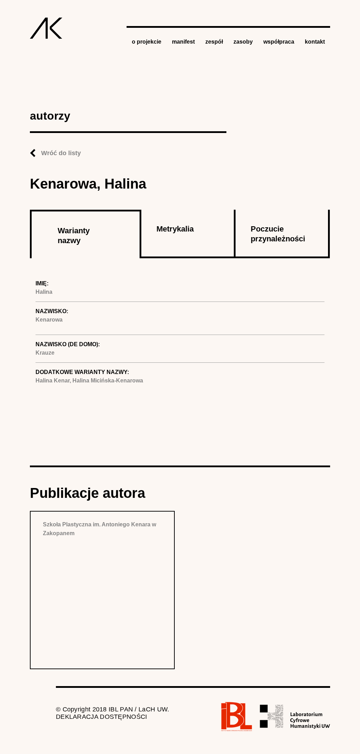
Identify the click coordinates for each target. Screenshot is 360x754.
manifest (183, 42)
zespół (214, 42)
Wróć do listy (61, 153)
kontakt (315, 42)
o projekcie (146, 42)
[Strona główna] (46, 28)
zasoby (243, 42)
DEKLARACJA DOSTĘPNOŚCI (101, 716)
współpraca (278, 42)
